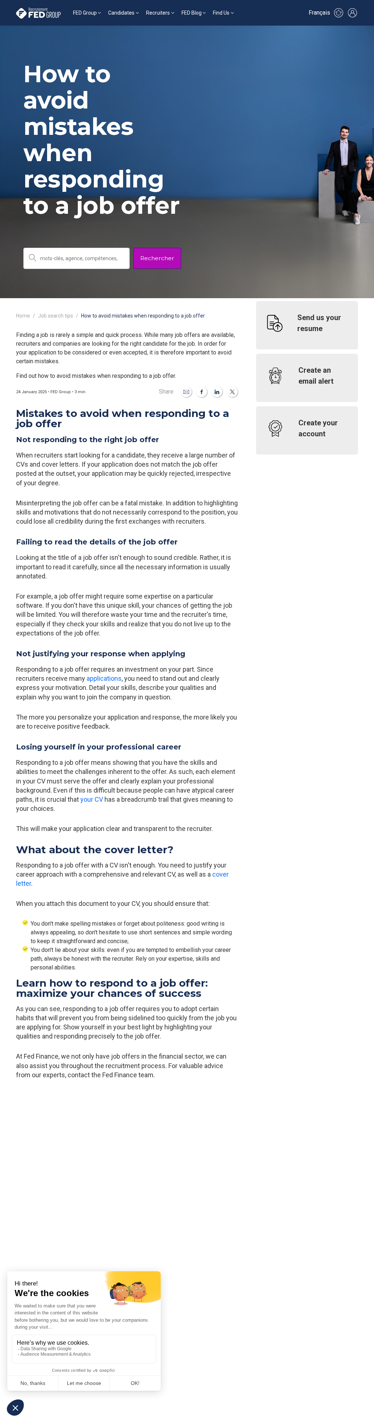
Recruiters (158, 13)
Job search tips (55, 316)
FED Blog (192, 13)
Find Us (221, 13)
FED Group (85, 13)
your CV (91, 799)
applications (104, 678)
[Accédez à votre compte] (352, 12)
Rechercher (157, 258)
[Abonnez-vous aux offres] (338, 12)
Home (23, 316)
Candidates (121, 13)
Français (319, 12)
